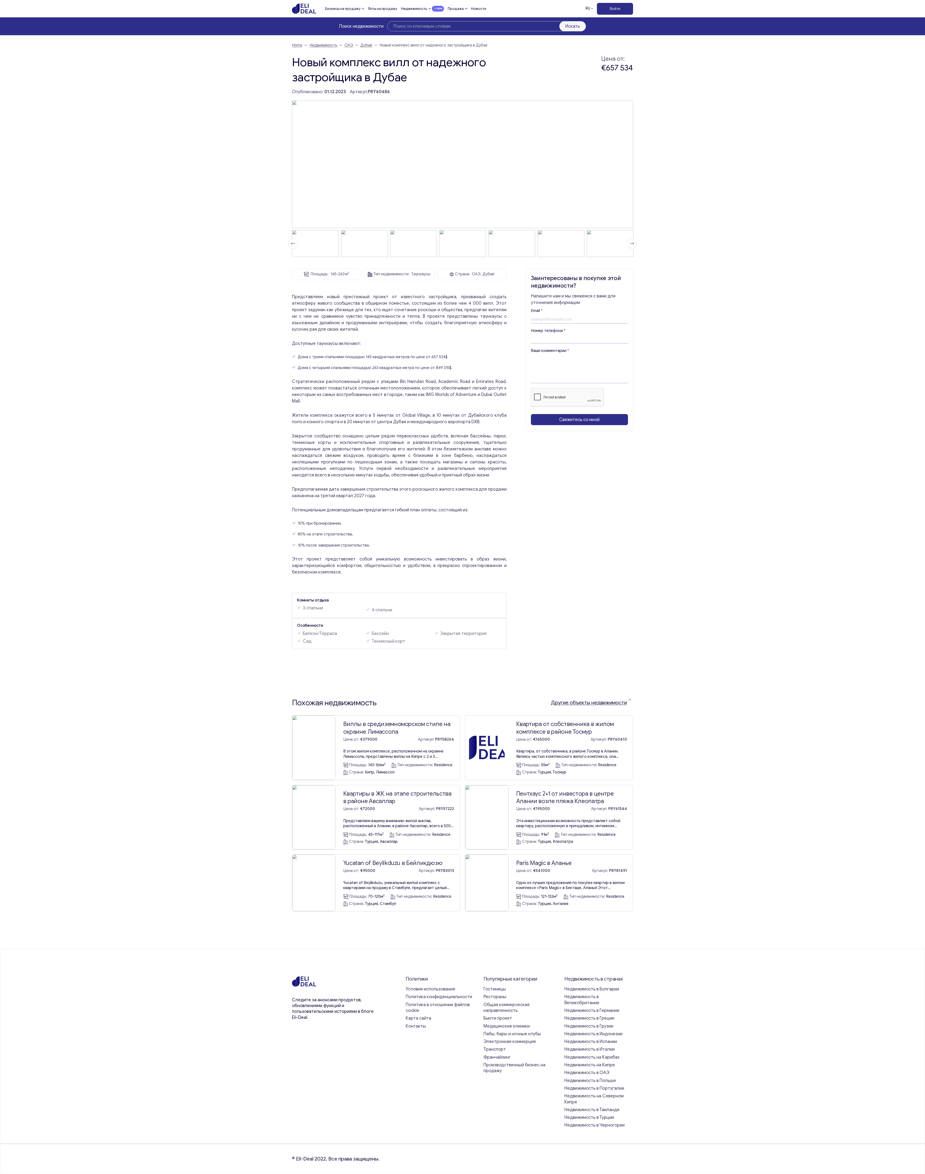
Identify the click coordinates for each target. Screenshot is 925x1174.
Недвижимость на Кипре (589, 1065)
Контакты (416, 1026)
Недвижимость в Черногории (594, 1125)
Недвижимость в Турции (589, 1117)
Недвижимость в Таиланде (592, 1109)
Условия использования (430, 989)
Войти (615, 9)
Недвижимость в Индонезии (593, 1033)
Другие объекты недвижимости (589, 702)
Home (297, 45)
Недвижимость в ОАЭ (586, 1072)
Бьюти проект (497, 1018)
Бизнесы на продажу (343, 9)
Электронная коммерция (509, 1041)
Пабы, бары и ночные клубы (512, 1033)
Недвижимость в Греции (589, 1018)
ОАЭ (348, 45)
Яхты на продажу (382, 9)
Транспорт (494, 1049)
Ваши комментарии (550, 350)
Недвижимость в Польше (590, 1080)
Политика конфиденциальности (439, 996)
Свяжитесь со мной (579, 419)
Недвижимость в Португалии (594, 1088)
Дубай (366, 45)
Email (536, 310)
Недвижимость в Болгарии (591, 989)
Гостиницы (494, 989)
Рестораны (494, 996)
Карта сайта (418, 1018)
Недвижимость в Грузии (588, 1026)
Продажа (456, 9)
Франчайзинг (497, 1057)
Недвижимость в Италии (589, 1049)
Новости (478, 9)
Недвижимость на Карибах (592, 1057)
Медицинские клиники (506, 1026)
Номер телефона (548, 330)
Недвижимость (414, 9)
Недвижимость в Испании (590, 1041)
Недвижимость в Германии (591, 1010)
